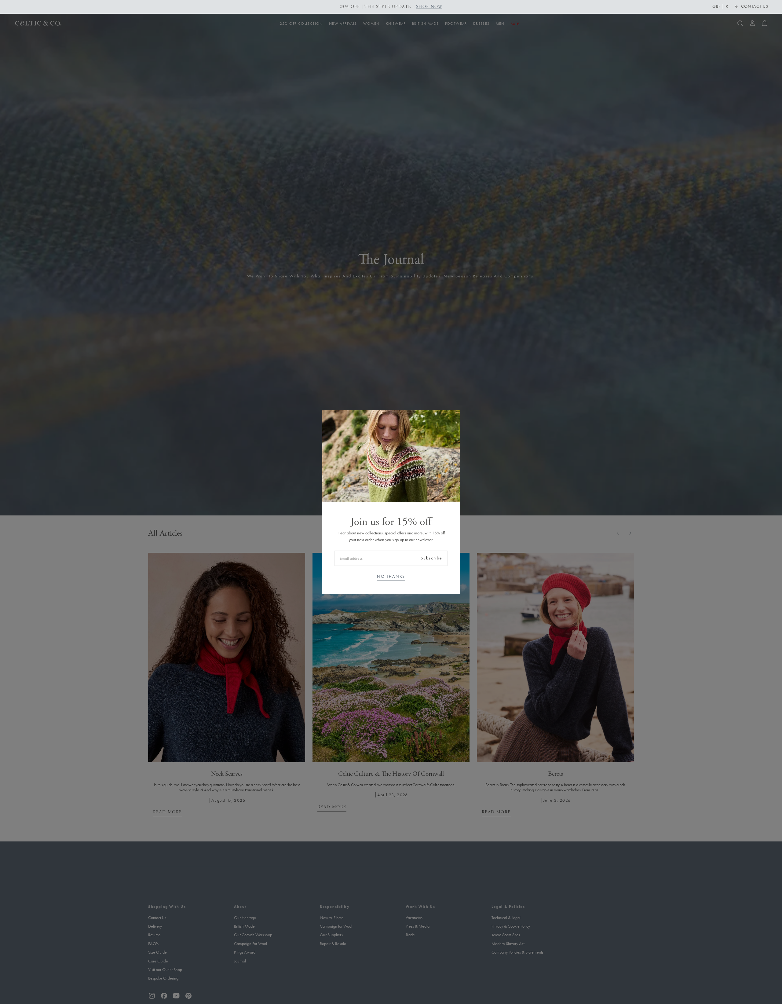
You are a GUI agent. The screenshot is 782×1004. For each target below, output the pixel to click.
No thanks (391, 576)
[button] (720, 6)
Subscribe (431, 558)
